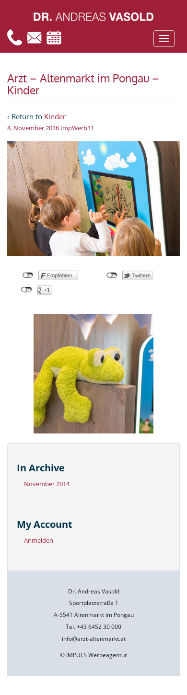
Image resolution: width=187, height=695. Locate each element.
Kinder (55, 116)
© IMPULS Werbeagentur (93, 655)
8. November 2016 (33, 128)
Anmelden (38, 540)
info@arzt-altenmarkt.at (94, 639)
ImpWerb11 (77, 128)
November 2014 (47, 483)
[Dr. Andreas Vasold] (93, 16)
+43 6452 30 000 (99, 627)
